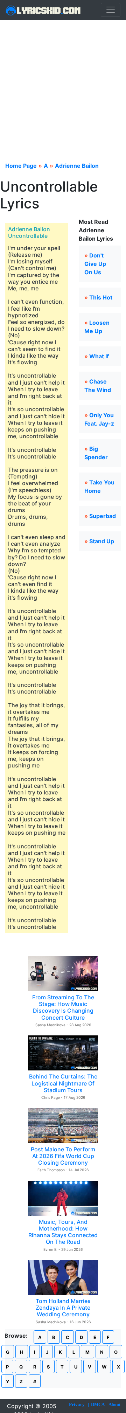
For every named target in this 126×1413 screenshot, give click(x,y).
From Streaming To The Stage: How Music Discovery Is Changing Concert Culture (63, 1007)
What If (99, 356)
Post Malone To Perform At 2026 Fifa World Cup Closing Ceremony (63, 1156)
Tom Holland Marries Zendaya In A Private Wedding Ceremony (63, 1307)
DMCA (97, 1404)
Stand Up (101, 541)
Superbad (102, 515)
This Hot (100, 297)
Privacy (77, 1404)
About (114, 1404)
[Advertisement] (63, 86)
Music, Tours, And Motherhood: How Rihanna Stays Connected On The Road (63, 1232)
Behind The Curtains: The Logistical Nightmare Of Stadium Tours (63, 1083)
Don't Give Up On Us (95, 264)
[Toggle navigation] (110, 10)
